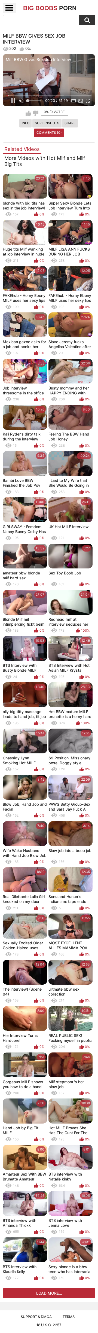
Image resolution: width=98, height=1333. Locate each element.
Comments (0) (49, 132)
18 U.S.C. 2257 (49, 1325)
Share (70, 123)
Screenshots (47, 123)
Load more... (49, 1293)
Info (25, 123)
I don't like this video (35, 113)
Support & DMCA (36, 1316)
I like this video (28, 113)
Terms (69, 1316)
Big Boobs (49, 8)
